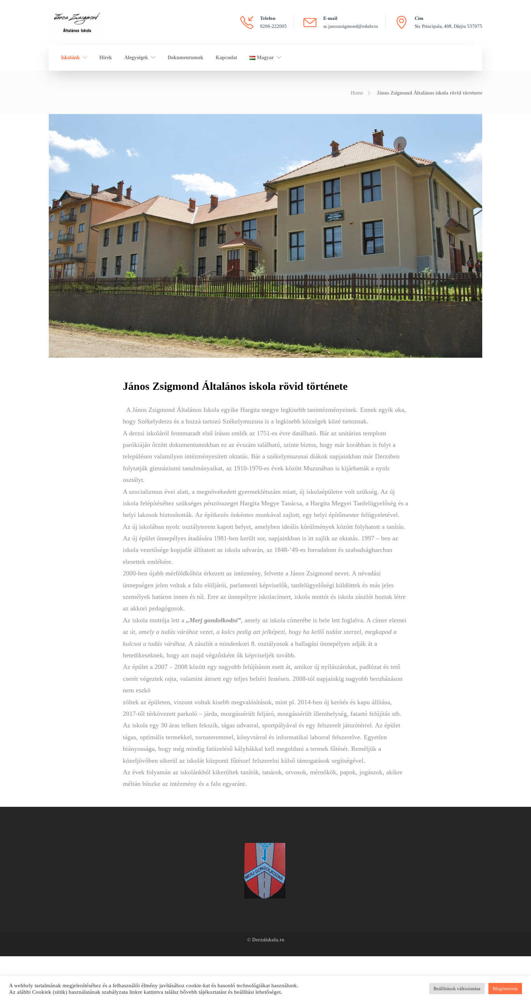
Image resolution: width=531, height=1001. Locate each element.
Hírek (105, 57)
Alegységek (136, 57)
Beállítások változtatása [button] (456, 988)
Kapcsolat (226, 57)
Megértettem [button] (505, 988)
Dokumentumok (185, 57)
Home (357, 93)
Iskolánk (70, 57)
